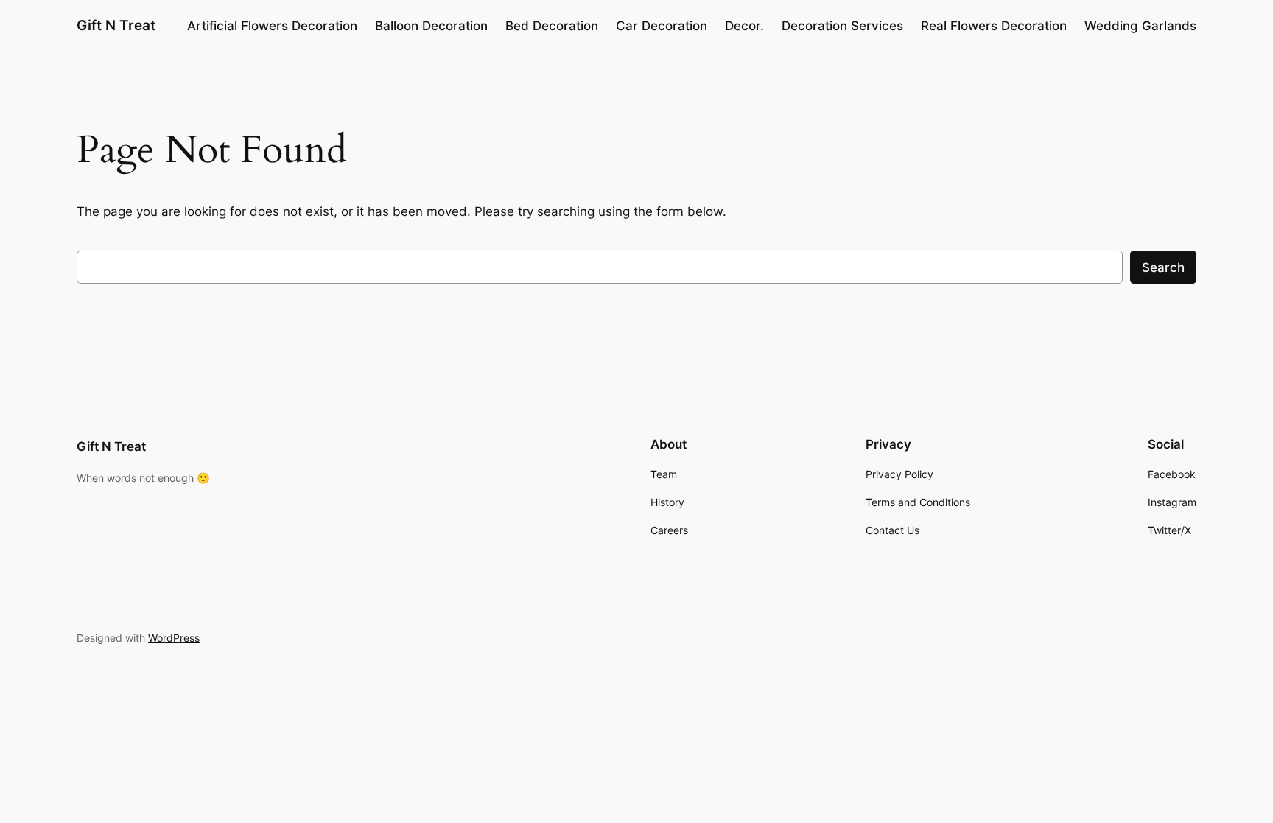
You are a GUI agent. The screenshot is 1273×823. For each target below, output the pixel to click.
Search (1163, 267)
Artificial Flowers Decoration (272, 25)
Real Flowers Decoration (994, 25)
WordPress (174, 637)
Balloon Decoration (431, 25)
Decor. (744, 25)
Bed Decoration (551, 25)
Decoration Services (842, 25)
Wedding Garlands (1140, 25)
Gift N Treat (116, 25)
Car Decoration (661, 25)
